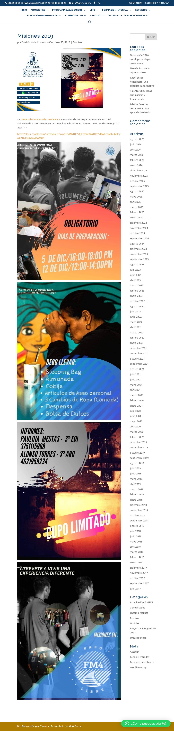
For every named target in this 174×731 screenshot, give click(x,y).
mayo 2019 (136, 478)
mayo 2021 (136, 384)
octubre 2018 (137, 515)
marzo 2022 (136, 332)
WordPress (75, 726)
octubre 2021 (137, 358)
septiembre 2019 (139, 458)
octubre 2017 (137, 578)
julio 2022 (135, 311)
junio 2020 (136, 416)
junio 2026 (136, 144)
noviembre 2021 (139, 353)
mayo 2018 (136, 541)
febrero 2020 (137, 437)
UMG (92, 10)
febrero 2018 (137, 557)
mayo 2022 (136, 322)
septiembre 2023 (139, 259)
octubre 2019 (137, 452)
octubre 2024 (137, 233)
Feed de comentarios (142, 662)
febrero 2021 (137, 400)
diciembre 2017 (138, 567)
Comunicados (137, 607)
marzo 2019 (136, 489)
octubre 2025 (137, 181)
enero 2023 (136, 295)
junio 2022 (136, 316)
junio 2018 (136, 536)
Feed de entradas (139, 657)
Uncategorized (138, 637)
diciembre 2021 (138, 348)
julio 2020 (135, 411)
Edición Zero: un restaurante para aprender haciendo (140, 108)
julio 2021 (135, 374)
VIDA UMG (95, 15)
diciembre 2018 (138, 505)
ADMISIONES (38, 10)
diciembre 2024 (138, 222)
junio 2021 (136, 379)
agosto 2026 (137, 139)
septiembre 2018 (139, 520)
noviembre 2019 (139, 447)
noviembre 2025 (139, 175)
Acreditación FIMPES (141, 602)
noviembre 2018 (139, 510)
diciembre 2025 (138, 170)
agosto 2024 (137, 243)
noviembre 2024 (139, 228)
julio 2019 (135, 468)
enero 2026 (136, 165)
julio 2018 (135, 531)
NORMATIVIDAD (74, 15)
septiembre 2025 (139, 186)
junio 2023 (136, 275)
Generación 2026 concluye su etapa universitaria (140, 59)
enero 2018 (136, 562)
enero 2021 (136, 405)
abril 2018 (135, 546)
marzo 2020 (136, 431)
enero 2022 (136, 342)
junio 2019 (136, 473)
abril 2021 (135, 389)
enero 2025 (136, 217)
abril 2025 (135, 201)
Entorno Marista (139, 612)
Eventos (77, 42)
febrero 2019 (137, 494)
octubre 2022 (137, 301)
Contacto (137, 3)
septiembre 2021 (139, 363)
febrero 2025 (137, 212)
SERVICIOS (141, 10)
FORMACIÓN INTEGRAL (115, 10)
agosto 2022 (137, 306)
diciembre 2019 (138, 442)
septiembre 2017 (139, 583)
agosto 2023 (137, 264)
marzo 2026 (136, 154)
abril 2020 (135, 426)
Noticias (134, 623)
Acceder (134, 651)
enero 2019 (136, 499)
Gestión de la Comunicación (37, 42)
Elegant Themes (40, 726)
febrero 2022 (137, 337)
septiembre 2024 (139, 238)
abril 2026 (135, 149)
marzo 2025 (136, 207)
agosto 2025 (137, 191)
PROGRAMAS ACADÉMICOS (67, 10)
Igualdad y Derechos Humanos (127, 15)
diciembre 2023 (138, 248)
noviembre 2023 (139, 254)
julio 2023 (135, 269)
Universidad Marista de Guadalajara (40, 119)
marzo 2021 (136, 395)
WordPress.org (138, 667)
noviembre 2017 (139, 572)
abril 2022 (135, 327)
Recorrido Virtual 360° (157, 3)
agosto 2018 (137, 525)
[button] (146, 723)
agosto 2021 (137, 369)
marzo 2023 (136, 285)
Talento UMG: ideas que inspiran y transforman (141, 95)
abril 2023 (135, 280)
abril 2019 (135, 484)
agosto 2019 (137, 463)
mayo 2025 (136, 196)
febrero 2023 (137, 290)
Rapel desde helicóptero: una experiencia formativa (142, 81)
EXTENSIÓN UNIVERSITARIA (42, 15)
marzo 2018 (136, 552)
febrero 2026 (137, 160)
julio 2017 (135, 588)
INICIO (23, 10)
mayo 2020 (136, 421)
